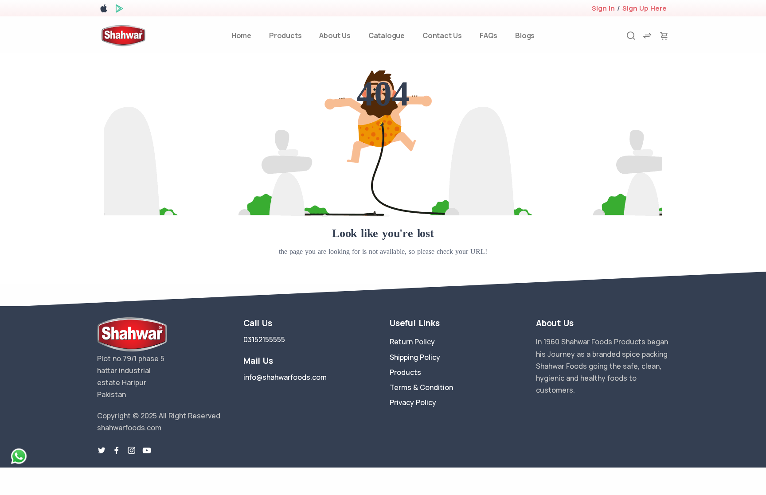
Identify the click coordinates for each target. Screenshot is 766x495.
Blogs (525, 35)
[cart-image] (664, 35)
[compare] (647, 35)
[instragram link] (131, 451)
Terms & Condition (421, 387)
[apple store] (104, 10)
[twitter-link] (101, 451)
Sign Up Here (644, 8)
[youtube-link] (146, 451)
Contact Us (442, 35)
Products (285, 35)
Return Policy (412, 342)
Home (241, 35)
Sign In (603, 8)
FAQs (488, 35)
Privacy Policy (413, 402)
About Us (334, 35)
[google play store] (119, 10)
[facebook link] (116, 451)
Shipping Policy (415, 357)
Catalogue (386, 35)
